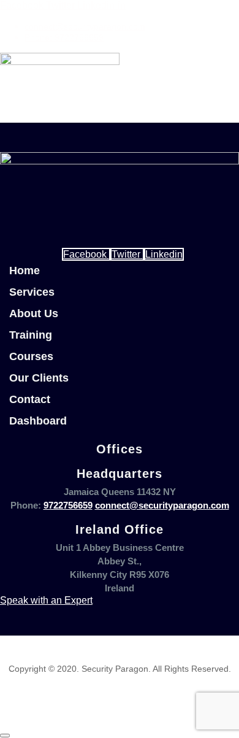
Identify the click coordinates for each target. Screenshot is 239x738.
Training (30, 335)
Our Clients (39, 378)
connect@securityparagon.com (162, 505)
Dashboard (38, 421)
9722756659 (68, 505)
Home (24, 270)
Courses (31, 356)
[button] (59, 116)
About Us (33, 313)
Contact (29, 399)
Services (32, 292)
